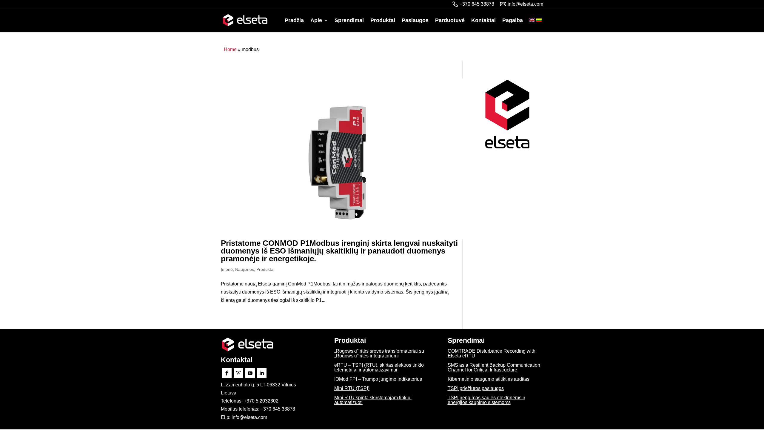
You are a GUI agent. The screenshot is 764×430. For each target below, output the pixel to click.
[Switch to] (532, 25)
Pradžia (294, 20)
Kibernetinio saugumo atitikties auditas (488, 379)
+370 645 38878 (477, 4)
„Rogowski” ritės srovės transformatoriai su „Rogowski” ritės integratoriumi (379, 353)
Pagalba (512, 20)
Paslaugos (415, 20)
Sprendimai (349, 20)
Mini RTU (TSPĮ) (351, 388)
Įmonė (227, 269)
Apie (316, 20)
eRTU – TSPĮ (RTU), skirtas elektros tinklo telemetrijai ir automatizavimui (379, 367)
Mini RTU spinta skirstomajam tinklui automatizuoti (373, 400)
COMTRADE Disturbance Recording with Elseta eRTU (491, 353)
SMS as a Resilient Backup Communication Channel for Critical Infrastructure (494, 367)
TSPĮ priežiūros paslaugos (476, 388)
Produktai (382, 20)
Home (230, 49)
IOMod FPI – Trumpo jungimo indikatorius (378, 379)
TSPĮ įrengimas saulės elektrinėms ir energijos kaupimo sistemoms (486, 400)
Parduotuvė (450, 20)
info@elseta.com (525, 4)
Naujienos (244, 269)
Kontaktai (483, 20)
